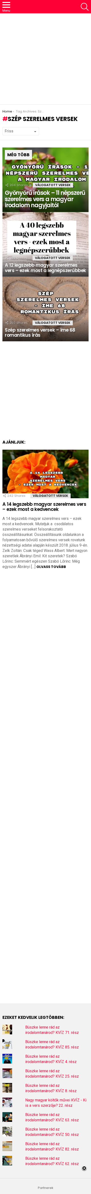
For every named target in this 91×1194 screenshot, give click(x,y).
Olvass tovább (51, 566)
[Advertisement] (45, 58)
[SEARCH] (85, 7)
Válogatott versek (53, 185)
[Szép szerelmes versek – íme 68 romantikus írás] (45, 309)
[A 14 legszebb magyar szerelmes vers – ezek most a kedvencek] (45, 474)
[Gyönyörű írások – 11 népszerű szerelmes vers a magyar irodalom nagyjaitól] (45, 179)
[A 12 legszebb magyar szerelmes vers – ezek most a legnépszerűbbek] (45, 244)
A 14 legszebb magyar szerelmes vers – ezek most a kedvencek (44, 507)
